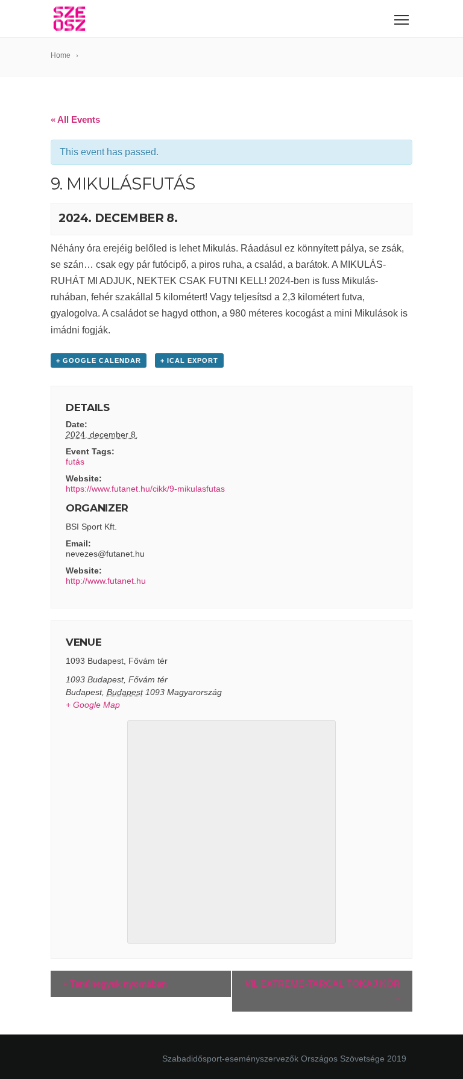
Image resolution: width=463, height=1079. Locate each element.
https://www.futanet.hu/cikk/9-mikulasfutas (145, 488)
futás (75, 461)
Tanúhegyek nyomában (115, 984)
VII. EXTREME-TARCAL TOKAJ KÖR (322, 991)
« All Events (75, 119)
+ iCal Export (189, 360)
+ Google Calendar (98, 360)
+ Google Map (93, 705)
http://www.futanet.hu (106, 581)
